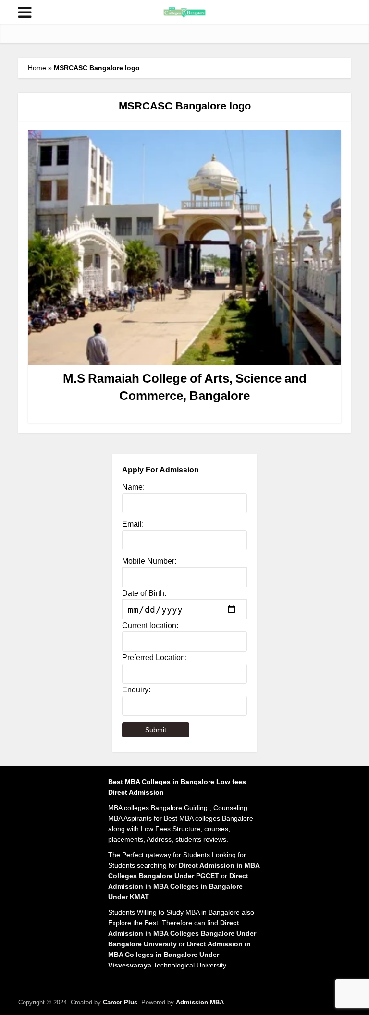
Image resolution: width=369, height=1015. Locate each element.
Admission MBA (200, 1002)
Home (37, 68)
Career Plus (120, 1002)
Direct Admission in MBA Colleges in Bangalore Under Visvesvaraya (179, 954)
